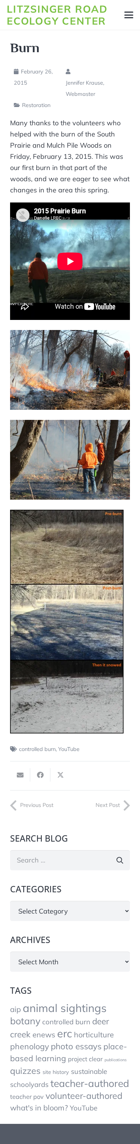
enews (43, 1034)
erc (64, 1033)
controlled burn (37, 749)
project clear (85, 1059)
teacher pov (27, 1096)
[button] (129, 14)
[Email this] (20, 775)
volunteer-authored (84, 1095)
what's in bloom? (39, 1107)
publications (116, 1059)
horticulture (94, 1034)
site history (56, 1072)
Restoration (36, 105)
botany (25, 1021)
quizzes (25, 1070)
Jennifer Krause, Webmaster (85, 88)
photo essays (76, 1046)
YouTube (69, 749)
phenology (29, 1046)
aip (15, 1009)
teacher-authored (89, 1083)
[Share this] (40, 775)
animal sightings (65, 1008)
